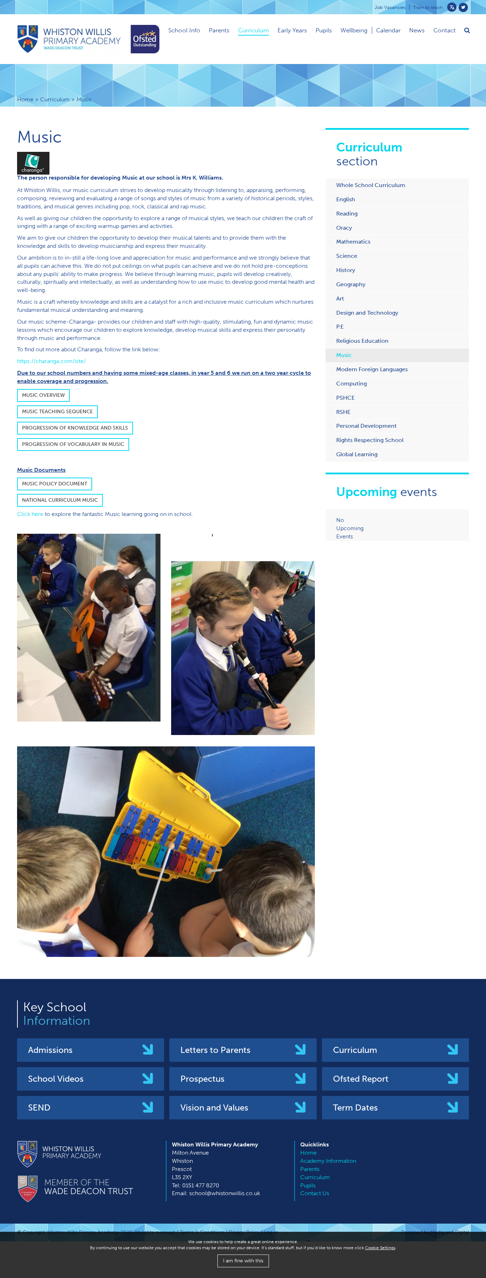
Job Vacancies (390, 7)
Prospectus (202, 1079)
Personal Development (366, 425)
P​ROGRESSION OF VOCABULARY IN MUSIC (73, 444)
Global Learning (356, 454)
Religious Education (362, 340)
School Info (184, 30)
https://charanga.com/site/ (51, 361)
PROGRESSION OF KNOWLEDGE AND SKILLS (75, 428)
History (345, 270)
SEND (39, 1107)
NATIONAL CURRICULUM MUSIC (60, 500)
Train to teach (428, 7)
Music (344, 355)
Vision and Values (214, 1107)
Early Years (292, 30)
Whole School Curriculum (370, 185)
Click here (30, 514)
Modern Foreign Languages (372, 369)
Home (25, 99)
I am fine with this (243, 1261)
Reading (347, 213)
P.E (340, 326)
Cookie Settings (380, 1247)
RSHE (343, 412)
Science (346, 255)
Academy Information (328, 1160)
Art (340, 298)
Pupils (324, 30)
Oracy (344, 227)
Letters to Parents (215, 1050)
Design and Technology (367, 312)
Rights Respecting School (369, 440)
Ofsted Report (361, 1079)
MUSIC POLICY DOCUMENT (54, 484)
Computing (351, 383)
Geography (350, 284)
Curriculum (253, 30)
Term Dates (355, 1107)
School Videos (56, 1079)
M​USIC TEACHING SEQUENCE (57, 412)
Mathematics (353, 241)
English (345, 199)
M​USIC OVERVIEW (43, 395)
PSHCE (345, 397)
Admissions (50, 1050)
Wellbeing (354, 30)
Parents (219, 30)
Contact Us (314, 1193)
